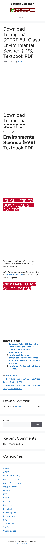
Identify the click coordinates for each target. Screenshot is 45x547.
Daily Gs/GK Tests (11, 479)
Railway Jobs (9, 516)
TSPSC (6, 527)
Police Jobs (8, 505)
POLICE (6, 501)
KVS (5, 494)
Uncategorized (12, 375)
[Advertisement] (22, 89)
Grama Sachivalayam (12, 483)
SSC (5, 520)
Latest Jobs (8, 498)
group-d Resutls (10, 487)
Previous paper (9, 512)
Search (6, 421)
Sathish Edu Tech (22, 3)
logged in (19, 406)
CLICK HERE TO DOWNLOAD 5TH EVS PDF (18, 205)
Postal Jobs (8, 509)
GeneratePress (22, 543)
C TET (6, 472)
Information (8, 490)
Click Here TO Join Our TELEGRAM (19, 286)
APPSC (6, 468)
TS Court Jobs (9, 523)
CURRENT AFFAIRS (11, 476)
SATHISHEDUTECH (14, 275)
